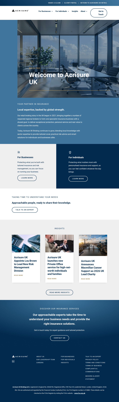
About (83, 11)
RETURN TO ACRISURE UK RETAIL (94, 3)
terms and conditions (95, 362)
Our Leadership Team (45, 359)
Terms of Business (93, 365)
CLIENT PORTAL (70, 3)
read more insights (59, 292)
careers (39, 362)
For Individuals (61, 11)
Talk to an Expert (93, 356)
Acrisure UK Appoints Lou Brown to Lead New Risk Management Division (25, 264)
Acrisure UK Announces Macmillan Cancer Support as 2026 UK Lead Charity (92, 268)
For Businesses (45, 11)
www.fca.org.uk (79, 393)
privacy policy (92, 359)
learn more (27, 178)
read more (18, 275)
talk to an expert (25, 210)
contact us (59, 338)
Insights (75, 11)
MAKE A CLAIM (54, 3)
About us (40, 356)
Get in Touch (100, 13)
